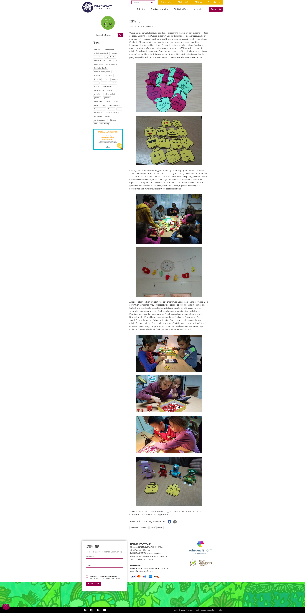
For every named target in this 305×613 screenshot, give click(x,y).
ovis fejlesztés (99, 90)
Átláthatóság (183, 2)
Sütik (221, 610)
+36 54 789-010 (148, 559)
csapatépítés (109, 49)
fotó (116, 60)
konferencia (98, 75)
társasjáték (98, 112)
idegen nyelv (98, 64)
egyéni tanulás (110, 57)
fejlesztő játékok (99, 60)
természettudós (99, 109)
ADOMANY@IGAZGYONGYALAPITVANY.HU (152, 568)
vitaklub (107, 116)
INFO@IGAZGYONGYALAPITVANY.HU (153, 556)
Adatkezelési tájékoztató (205, 610)
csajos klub (98, 49)
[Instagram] (91, 610)
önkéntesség (104, 124)
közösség (144, 528)
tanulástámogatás (114, 105)
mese (104, 83)
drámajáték (98, 57)
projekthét (97, 94)
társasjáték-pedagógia (112, 112)
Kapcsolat (198, 9)
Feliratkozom (93, 584)
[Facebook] (85, 610)
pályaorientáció (110, 94)
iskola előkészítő (111, 64)
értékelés (113, 120)
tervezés (111, 109)
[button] (6, 607)
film (110, 60)
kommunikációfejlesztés (102, 72)
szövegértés (98, 101)
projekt (109, 90)
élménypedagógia (100, 120)
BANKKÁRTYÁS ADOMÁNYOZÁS (142, 571)
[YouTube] (105, 610)
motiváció (112, 83)
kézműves (134, 528)
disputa (114, 53)
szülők (108, 101)
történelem (98, 116)
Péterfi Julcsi (134, 26)
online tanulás (107, 86)
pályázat (97, 98)
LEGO (152, 528)
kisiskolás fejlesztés (100, 68)
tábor (119, 109)
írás (95, 124)
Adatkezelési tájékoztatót (108, 576)
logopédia (115, 79)
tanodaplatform (99, 105)
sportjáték (107, 98)
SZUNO (198, 2)
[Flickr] (98, 610)
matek (96, 83)
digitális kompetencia (101, 53)
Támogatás (216, 9)
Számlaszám (166, 2)
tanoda (160, 528)
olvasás (96, 86)
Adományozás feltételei (183, 610)
